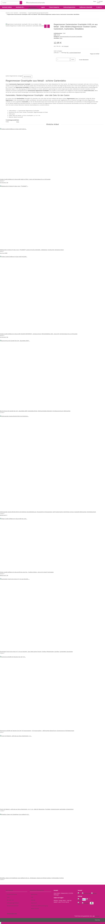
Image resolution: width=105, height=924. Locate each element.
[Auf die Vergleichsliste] (45, 26)
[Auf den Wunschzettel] (48, 26)
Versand (66, 46)
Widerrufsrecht (35, 908)
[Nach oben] (0, 923)
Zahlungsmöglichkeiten (13, 903)
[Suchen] (21, 2)
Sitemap (33, 900)
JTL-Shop (102, 920)
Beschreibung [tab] (27, 76)
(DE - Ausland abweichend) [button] (74, 52)
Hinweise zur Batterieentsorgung (39, 905)
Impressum (34, 903)
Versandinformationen (13, 905)
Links (8, 897)
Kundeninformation (12, 894)
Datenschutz (34, 894)
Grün (17, 122)
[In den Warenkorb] (7, 22)
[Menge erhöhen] (71, 62)
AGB (32, 897)
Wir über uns (10, 900)
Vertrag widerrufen (12, 913)
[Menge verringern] (55, 59)
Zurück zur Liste (9, 13)
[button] (92, 2)
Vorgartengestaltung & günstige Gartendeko (70, 36)
